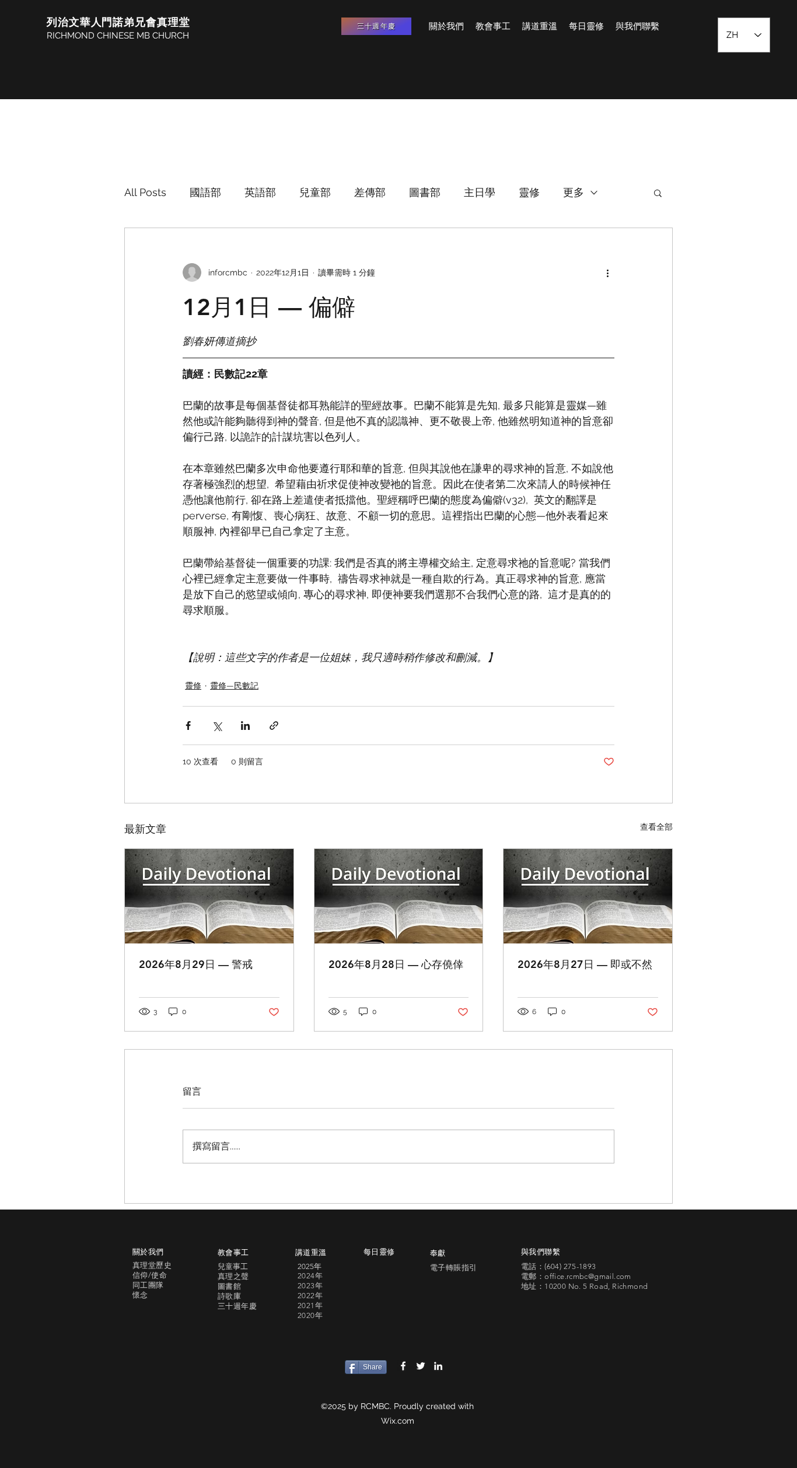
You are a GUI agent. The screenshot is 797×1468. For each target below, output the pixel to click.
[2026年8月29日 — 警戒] (209, 896)
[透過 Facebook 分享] (188, 725)
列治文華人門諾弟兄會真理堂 (118, 22)
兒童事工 (233, 1266)
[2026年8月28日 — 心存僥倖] (398, 896)
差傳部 (370, 192)
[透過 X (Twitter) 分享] (216, 725)
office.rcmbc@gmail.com (587, 1276)
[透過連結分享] (273, 725)
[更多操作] (607, 272)
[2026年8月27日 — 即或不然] (588, 896)
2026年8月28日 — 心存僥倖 (395, 964)
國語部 (205, 192)
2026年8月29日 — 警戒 (196, 964)
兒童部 (315, 192)
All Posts (145, 192)
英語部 (260, 192)
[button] (657, 192)
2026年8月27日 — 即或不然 (585, 964)
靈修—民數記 (234, 685)
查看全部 (656, 826)
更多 (573, 192)
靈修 (529, 192)
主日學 (479, 192)
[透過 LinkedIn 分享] (245, 725)
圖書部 (425, 192)
